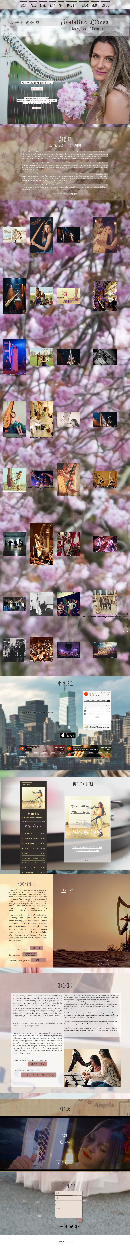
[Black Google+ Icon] (77, 1226)
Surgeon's (13, 926)
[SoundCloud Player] (97, 710)
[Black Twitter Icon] (71, 1226)
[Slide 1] (85, 860)
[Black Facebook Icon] (66, 1226)
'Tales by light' (80, 812)
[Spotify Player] (68, 709)
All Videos (63, 1163)
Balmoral (35, 923)
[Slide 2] (87, 860)
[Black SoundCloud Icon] (61, 1226)
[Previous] (10, 67)
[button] (73, 194)
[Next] (119, 67)
